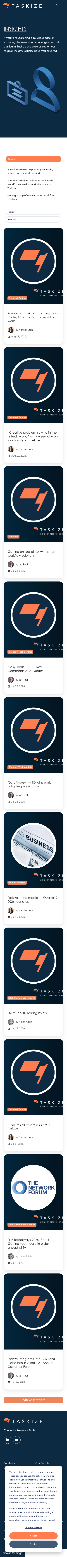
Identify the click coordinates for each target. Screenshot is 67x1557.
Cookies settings (33, 1527)
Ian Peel (23, 564)
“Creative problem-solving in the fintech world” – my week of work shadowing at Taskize (33, 436)
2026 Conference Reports (21, 998)
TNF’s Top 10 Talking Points (27, 1013)
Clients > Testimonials (20, 652)
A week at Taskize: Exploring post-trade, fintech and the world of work (33, 317)
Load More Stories (33, 1400)
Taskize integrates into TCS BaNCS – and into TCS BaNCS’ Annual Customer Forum (33, 1363)
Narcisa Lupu (26, 329)
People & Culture (17, 298)
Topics (10, 211)
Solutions (9, 1463)
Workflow (13, 536)
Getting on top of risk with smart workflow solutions (32, 553)
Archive (11, 219)
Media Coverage (17, 882)
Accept (33, 1535)
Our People (42, 1463)
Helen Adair (25, 1021)
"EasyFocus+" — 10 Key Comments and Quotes (25, 669)
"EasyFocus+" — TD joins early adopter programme (29, 784)
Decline (33, 1544)
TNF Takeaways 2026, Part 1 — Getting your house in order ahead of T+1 (30, 1243)
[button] (56, 5)
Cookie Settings (12, 1553)
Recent (11, 159)
